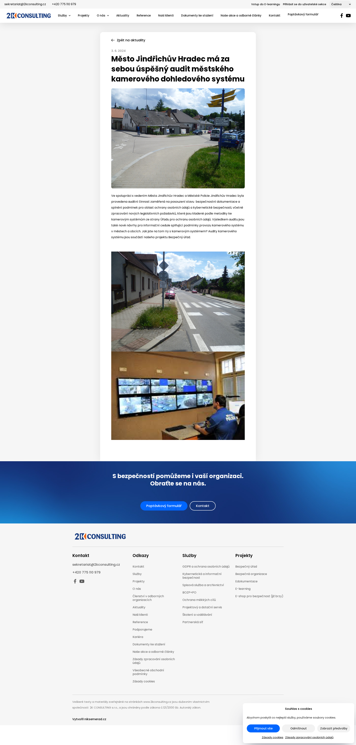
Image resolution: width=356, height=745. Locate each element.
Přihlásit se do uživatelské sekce (304, 4)
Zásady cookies (272, 737)
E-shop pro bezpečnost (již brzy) (259, 596)
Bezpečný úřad (246, 566)
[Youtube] (348, 15)
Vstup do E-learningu (265, 4)
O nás (101, 15)
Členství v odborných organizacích (148, 598)
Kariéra (138, 637)
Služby (62, 15)
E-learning (242, 589)
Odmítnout (298, 728)
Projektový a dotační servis (202, 607)
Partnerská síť (192, 622)
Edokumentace (246, 581)
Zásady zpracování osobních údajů (309, 737)
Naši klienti (166, 15)
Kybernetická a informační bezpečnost (202, 576)
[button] (163, 505)
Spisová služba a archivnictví (203, 585)
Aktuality (122, 15)
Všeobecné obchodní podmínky (148, 672)
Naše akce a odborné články (241, 15)
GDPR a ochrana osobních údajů (206, 566)
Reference (144, 15)
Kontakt (274, 15)
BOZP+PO (189, 592)
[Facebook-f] (341, 15)
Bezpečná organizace (251, 574)
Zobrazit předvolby (333, 728)
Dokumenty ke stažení (197, 15)
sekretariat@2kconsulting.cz (25, 4)
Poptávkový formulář (303, 14)
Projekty (83, 15)
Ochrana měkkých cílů (199, 600)
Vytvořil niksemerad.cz (89, 719)
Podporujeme (142, 629)
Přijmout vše (263, 728)
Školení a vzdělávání (197, 615)
